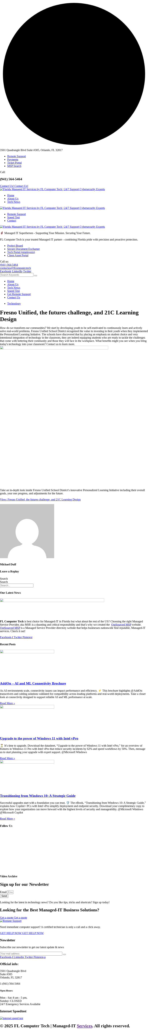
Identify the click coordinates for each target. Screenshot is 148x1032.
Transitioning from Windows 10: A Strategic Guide (37, 796)
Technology (14, 303)
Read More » (7, 703)
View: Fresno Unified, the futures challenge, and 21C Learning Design (40, 499)
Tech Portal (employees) (21, 252)
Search (4, 578)
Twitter (27, 271)
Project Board (15, 245)
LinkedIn (17, 271)
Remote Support (16, 156)
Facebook (5, 271)
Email (3, 892)
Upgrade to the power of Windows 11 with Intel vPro (39, 738)
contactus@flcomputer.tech (15, 268)
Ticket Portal (14, 162)
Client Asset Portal (17, 255)
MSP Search (14, 165)
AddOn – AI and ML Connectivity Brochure (33, 683)
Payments (12, 159)
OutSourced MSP (121, 624)
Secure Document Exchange (23, 248)
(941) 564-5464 (9, 264)
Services (84, 1026)
